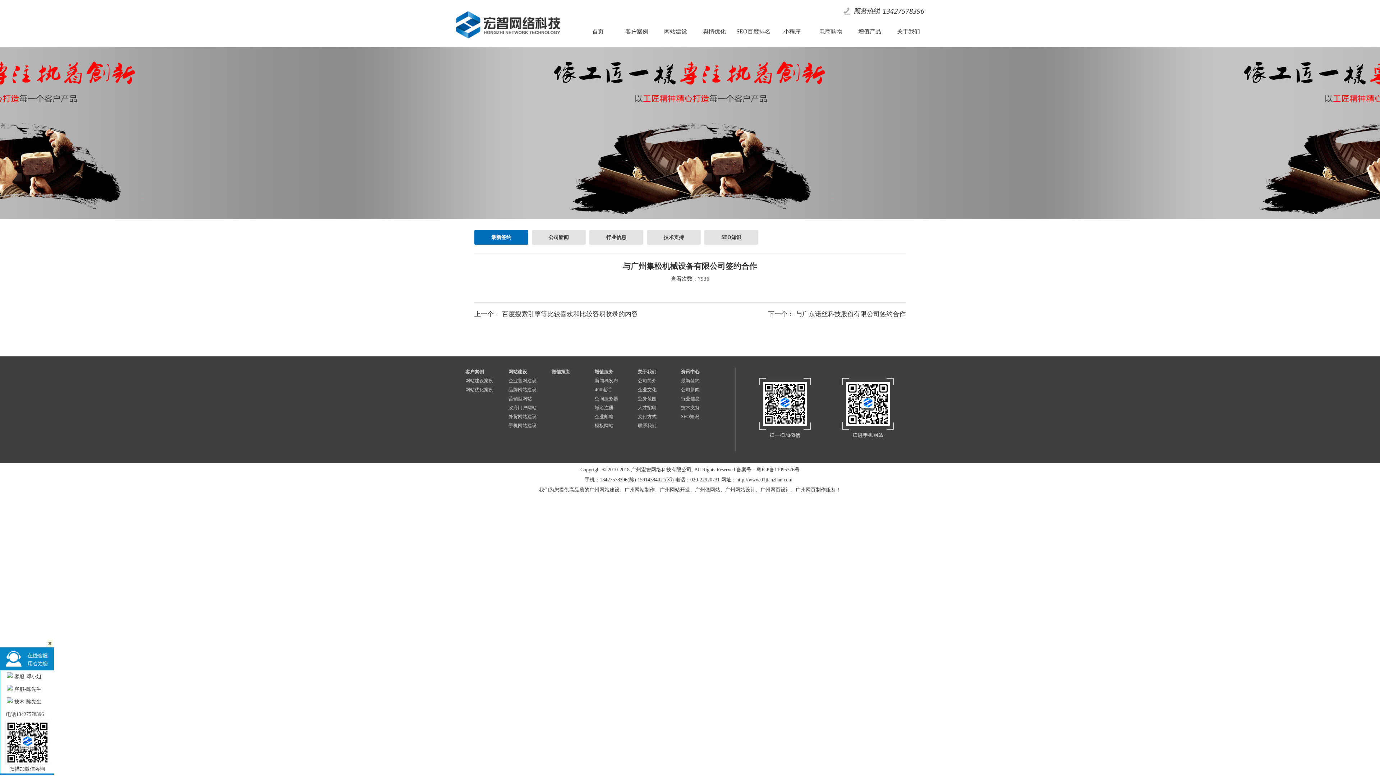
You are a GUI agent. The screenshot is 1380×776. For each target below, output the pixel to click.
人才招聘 (647, 407)
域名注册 (604, 407)
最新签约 (501, 237)
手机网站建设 (523, 425)
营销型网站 (520, 398)
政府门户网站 (523, 407)
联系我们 (647, 425)
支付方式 (647, 416)
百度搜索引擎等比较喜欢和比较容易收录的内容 (570, 314)
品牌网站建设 (523, 389)
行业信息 (616, 237)
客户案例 (474, 371)
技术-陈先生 (27, 702)
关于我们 (647, 371)
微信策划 (561, 371)
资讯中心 (690, 371)
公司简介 (647, 380)
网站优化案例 (479, 389)
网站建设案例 (479, 380)
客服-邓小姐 (27, 676)
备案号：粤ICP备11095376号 (768, 469)
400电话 (603, 389)
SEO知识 (731, 237)
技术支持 (674, 237)
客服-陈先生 (27, 689)
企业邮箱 (604, 416)
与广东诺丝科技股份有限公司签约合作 (851, 314)
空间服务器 (606, 398)
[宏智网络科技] (508, 40)
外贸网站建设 (523, 416)
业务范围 (647, 398)
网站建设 (518, 371)
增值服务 (604, 371)
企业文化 (647, 389)
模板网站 (604, 425)
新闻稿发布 (606, 380)
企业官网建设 (523, 380)
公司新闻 (559, 237)
